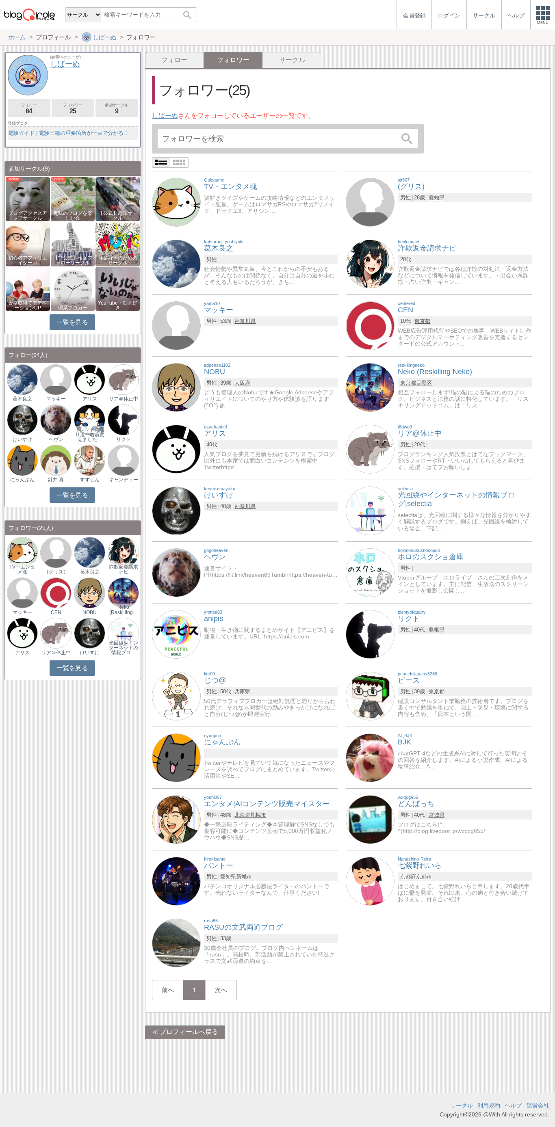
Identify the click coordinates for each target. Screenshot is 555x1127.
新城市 (244, 877)
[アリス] (176, 448)
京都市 (424, 877)
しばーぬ (165, 115)
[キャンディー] (123, 460)
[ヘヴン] (176, 572)
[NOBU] (176, 386)
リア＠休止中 (123, 398)
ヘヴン (56, 439)
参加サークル (116, 109)
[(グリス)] (370, 201)
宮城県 (436, 815)
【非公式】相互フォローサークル (72, 260)
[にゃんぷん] (176, 757)
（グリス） (56, 571)
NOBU (89, 612)
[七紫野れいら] (370, 880)
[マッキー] (176, 325)
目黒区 (424, 383)
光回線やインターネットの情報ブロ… (123, 647)
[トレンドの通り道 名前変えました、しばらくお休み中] (89, 419)
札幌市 (258, 815)
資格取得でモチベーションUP (27, 305)
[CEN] (370, 325)
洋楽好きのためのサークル (117, 260)
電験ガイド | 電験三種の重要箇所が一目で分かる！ (68, 133)
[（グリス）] (55, 552)
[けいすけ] (176, 510)
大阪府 (242, 383)
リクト (123, 439)
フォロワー (72, 109)
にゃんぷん (22, 479)
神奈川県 (245, 321)
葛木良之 (22, 398)
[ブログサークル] (29, 14)
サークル (292, 59)
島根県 (436, 630)
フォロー (174, 59)
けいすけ (22, 439)
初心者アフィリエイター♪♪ (27, 260)
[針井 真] (55, 460)
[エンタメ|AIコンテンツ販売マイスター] (176, 819)
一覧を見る (72, 322)
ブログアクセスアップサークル (27, 216)
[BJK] (370, 757)
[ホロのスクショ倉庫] (370, 572)
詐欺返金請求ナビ (123, 569)
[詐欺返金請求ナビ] (370, 263)
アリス (89, 398)
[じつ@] (176, 695)
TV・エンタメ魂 (22, 569)
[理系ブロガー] (72, 288)
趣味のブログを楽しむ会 (72, 216)
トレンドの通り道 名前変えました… (89, 434)
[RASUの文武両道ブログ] (176, 942)
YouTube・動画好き (117, 305)
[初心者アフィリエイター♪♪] (27, 243)
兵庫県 (242, 691)
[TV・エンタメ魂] (176, 201)
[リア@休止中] (370, 448)
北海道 (242, 815)
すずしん (90, 479)
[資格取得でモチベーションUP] (27, 288)
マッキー (56, 398)
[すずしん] (89, 460)
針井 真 (56, 479)
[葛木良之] (176, 263)
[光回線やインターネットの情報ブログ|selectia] (370, 510)
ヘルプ (513, 1105)
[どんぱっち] (370, 819)
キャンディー (123, 479)
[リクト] (370, 633)
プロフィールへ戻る (189, 1031)
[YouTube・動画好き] (117, 288)
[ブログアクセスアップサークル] (27, 198)
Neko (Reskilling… (123, 609)
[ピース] (370, 695)
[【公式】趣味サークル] (117, 198)
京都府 (408, 877)
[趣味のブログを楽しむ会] (72, 198)
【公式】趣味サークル (117, 216)
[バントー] (176, 880)
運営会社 (538, 1105)
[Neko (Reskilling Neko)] (370, 386)
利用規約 (488, 1105)
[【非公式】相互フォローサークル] (72, 243)
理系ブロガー (72, 307)
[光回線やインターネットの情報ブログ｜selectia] (123, 633)
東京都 (422, 321)
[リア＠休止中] (123, 379)
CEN (56, 612)
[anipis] (176, 633)
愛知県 (436, 198)
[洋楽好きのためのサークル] (117, 243)
